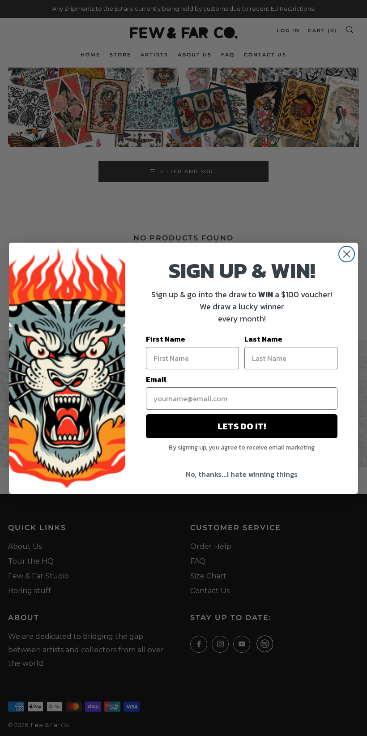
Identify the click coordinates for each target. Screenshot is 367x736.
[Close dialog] (346, 254)
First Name (165, 339)
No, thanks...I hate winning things (242, 474)
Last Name (263, 339)
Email (156, 379)
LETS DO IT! (242, 426)
